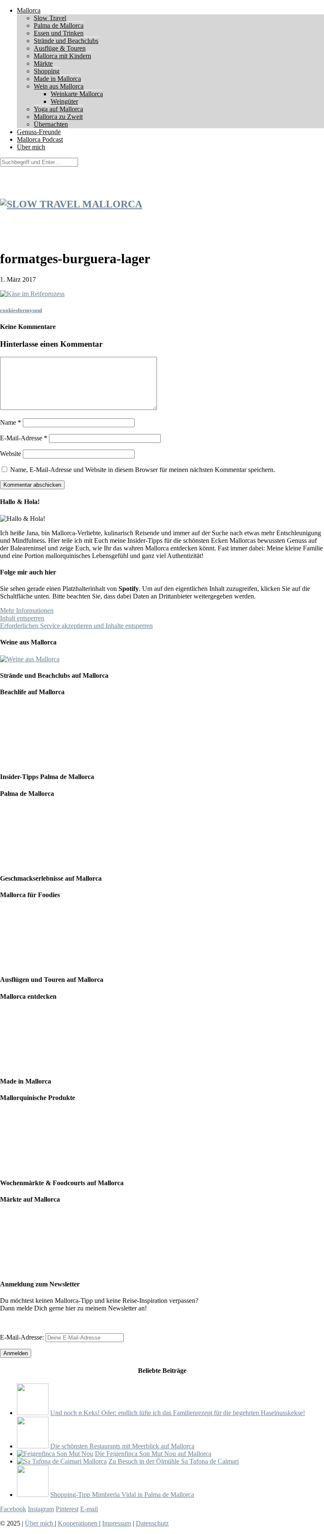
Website (10, 453)
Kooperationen (78, 1523)
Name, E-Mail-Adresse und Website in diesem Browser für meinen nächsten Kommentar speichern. (142, 469)
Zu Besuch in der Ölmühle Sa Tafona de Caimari (173, 1461)
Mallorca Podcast (40, 139)
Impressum (116, 1523)
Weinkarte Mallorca (77, 93)
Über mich (31, 147)
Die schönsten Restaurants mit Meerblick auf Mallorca (122, 1446)
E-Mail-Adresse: (23, 1337)
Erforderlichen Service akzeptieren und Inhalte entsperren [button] (76, 625)
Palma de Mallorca (59, 25)
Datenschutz (152, 1523)
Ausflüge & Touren (60, 48)
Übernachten (51, 124)
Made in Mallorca (57, 78)
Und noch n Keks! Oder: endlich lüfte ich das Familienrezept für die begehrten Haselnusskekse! (177, 1412)
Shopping (46, 71)
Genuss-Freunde (39, 131)
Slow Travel (50, 18)
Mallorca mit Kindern (62, 55)
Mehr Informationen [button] (27, 610)
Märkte (43, 63)
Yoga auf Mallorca (58, 109)
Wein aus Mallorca (59, 86)
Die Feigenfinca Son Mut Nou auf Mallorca (153, 1453)
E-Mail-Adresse (23, 438)
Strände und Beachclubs (66, 40)
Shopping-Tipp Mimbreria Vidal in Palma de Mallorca (122, 1494)
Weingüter (64, 101)
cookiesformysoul (21, 310)
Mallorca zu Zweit (58, 116)
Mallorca (28, 10)
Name (10, 422)
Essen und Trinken (59, 33)
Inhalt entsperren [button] (22, 618)
